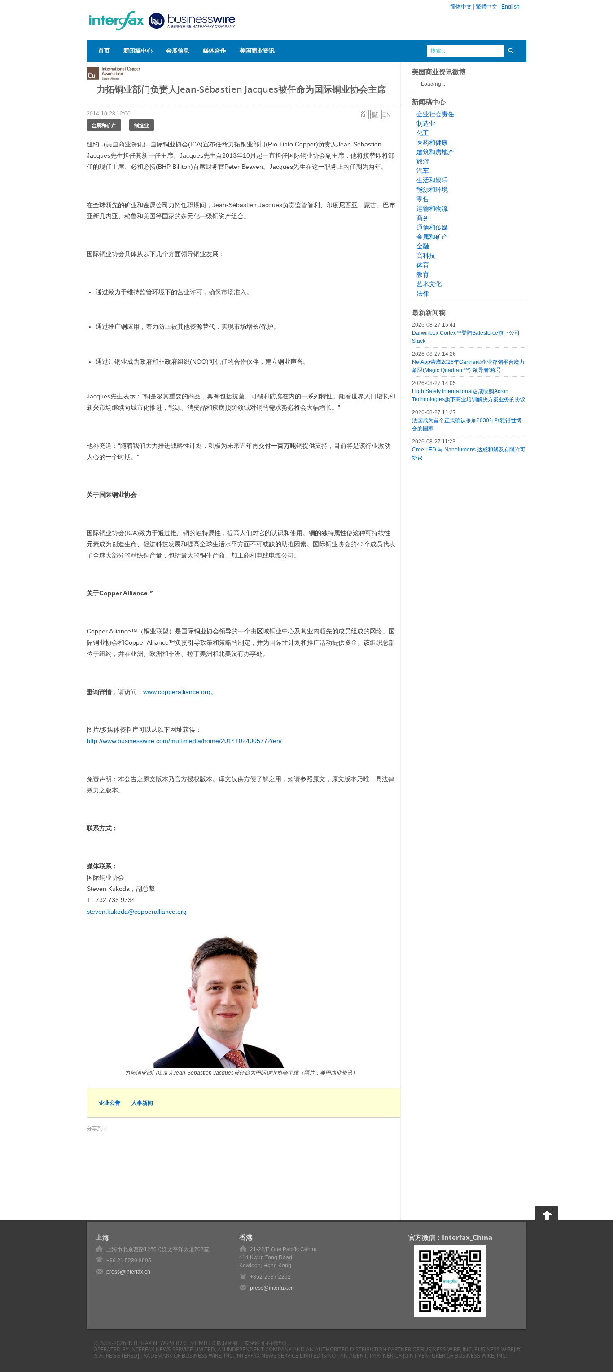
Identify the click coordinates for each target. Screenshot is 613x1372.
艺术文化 (429, 284)
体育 (422, 265)
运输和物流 (432, 208)
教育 (422, 274)
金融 (422, 246)
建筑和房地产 (435, 151)
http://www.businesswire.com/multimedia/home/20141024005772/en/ (184, 740)
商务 (422, 217)
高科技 (425, 255)
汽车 (422, 170)
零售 (422, 199)
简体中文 (461, 7)
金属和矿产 (104, 125)
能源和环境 (432, 189)
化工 (422, 133)
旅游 (422, 161)
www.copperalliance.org (176, 691)
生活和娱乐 (432, 180)
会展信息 (177, 50)
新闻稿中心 (138, 50)
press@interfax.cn (128, 1272)
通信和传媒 (432, 227)
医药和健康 (432, 142)
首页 (104, 50)
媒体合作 (214, 50)
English (510, 7)
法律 (422, 293)
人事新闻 (142, 1102)
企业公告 (109, 1102)
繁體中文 (486, 7)
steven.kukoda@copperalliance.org (137, 911)
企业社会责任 (435, 114)
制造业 (141, 125)
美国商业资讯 (257, 50)
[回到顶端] (546, 1213)
